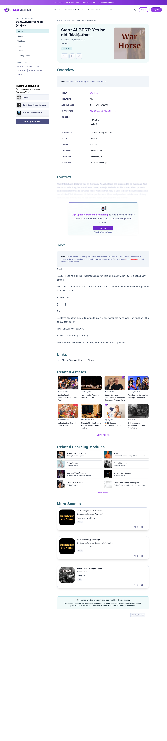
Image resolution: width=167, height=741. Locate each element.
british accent (21, 70)
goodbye (20, 74)
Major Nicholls (79, 40)
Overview (21, 31)
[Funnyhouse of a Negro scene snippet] (67, 518)
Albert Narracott (67, 40)
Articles (20, 51)
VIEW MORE (103, 435)
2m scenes (20, 66)
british (39, 66)
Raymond (98, 514)
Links (19, 46)
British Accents (72, 463)
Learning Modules (24, 56)
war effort (32, 70)
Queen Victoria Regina (103, 543)
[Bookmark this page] (72, 56)
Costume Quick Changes (76, 473)
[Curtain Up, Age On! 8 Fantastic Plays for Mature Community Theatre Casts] (115, 383)
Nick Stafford (66, 48)
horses (39, 70)
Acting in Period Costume (76, 453)
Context (20, 36)
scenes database (132, 259)
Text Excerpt (22, 41)
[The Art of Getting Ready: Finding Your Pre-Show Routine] (91, 411)
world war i (30, 66)
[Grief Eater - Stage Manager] (19, 105)
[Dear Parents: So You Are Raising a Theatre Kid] (138, 383)
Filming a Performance (75, 483)
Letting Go (81, 576)
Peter (85, 572)
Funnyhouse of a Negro (86, 518)
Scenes (59, 21)
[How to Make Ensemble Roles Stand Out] (91, 383)
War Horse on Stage (84, 360)
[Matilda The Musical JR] (19, 113)
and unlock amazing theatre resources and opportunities (83, 2)
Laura (79, 572)
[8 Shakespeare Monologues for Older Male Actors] (138, 411)
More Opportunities (33, 121)
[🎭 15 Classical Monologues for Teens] (115, 411)
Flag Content (139, 615)
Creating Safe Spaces (122, 473)
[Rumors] (19, 97)
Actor (116, 453)
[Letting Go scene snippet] (67, 576)
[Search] (135, 9)
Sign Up (103, 228)
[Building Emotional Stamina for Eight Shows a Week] (68, 383)
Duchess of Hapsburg (85, 514)
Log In (143, 10)
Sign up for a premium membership (90, 215)
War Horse (67, 21)
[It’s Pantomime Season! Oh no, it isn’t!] (68, 411)
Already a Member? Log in (103, 232)
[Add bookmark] (142, 527)
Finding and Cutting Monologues (126, 483)
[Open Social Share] (79, 56)
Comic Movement (120, 463)
